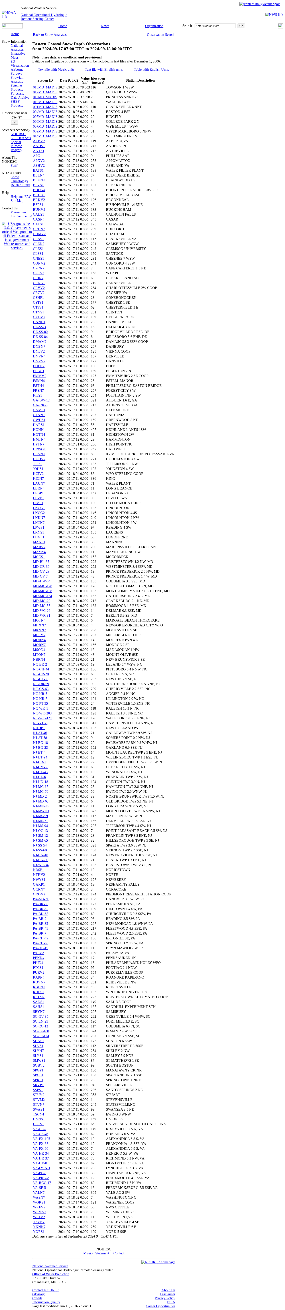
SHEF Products (17, 103)
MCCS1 (39, 557)
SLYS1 (38, 1055)
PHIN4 (38, 963)
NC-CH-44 (41, 669)
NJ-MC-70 (40, 791)
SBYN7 (39, 1011)
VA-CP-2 (39, 1129)
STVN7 (38, 1104)
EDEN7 (39, 366)
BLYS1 (38, 185)
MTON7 (39, 654)
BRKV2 (39, 200)
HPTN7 (38, 444)
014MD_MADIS (45, 136)
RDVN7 (39, 982)
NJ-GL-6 (39, 777)
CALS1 (38, 214)
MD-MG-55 (41, 606)
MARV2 (39, 547)
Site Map (17, 201)
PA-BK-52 (40, 909)
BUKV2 (39, 209)
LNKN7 (39, 518)
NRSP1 (38, 870)
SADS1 (38, 1002)
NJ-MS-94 (40, 826)
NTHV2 (39, 875)
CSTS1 (38, 302)
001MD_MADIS (45, 107)
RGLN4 (39, 987)
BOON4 (39, 190)
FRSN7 (38, 390)
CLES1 (38, 249)
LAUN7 (39, 483)
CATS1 (38, 224)
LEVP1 (38, 498)
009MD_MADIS (45, 131)
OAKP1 (39, 884)
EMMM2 (39, 376)
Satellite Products (17, 87)
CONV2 (39, 263)
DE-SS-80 (40, 332)
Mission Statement (96, 1253)
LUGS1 (38, 537)
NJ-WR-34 (41, 865)
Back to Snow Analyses (50, 34)
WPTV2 (39, 1217)
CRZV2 (39, 293)
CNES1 (38, 258)
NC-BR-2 (40, 664)
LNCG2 (39, 513)
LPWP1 (38, 527)
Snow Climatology (19, 179)
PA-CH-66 (40, 943)
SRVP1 (38, 1085)
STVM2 (39, 1099)
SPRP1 (38, 1080)
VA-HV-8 (40, 1163)
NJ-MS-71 (40, 821)
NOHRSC (18, 134)
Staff (14, 165)
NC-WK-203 (42, 713)
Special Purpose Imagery (16, 146)
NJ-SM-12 (40, 835)
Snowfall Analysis (17, 79)
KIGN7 (38, 478)
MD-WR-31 (41, 615)
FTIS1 (37, 395)
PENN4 (38, 958)
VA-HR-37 (41, 1158)
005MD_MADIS (45, 116)
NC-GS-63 (41, 689)
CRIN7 (38, 278)
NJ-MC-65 (40, 786)
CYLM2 (39, 317)
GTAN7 (39, 415)
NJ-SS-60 (40, 850)
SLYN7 (38, 1051)
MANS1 (39, 542)
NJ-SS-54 (40, 845)
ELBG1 (38, 371)
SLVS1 (38, 1046)
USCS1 (38, 1124)
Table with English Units (151, 69)
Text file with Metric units (56, 69)
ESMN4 (39, 381)
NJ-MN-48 (41, 806)
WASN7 (39, 1197)
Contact (118, 1253)
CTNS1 (38, 312)
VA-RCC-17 (42, 1183)
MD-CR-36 (41, 566)
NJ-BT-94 (40, 757)
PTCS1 (38, 967)
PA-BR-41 (40, 928)
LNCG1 (39, 508)
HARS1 (39, 425)
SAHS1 (38, 1007)
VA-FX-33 (40, 1143)
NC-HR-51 (41, 694)
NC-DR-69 (41, 684)
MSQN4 (39, 650)
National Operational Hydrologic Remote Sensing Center (44, 17)
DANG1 (39, 322)
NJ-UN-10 (40, 855)
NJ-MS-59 (40, 816)
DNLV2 (39, 351)
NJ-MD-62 (41, 801)
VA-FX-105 (41, 1139)
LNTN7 (39, 522)
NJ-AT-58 (40, 738)
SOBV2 (39, 1065)
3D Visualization (20, 63)
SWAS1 (38, 1109)
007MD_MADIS (45, 126)
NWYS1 (39, 879)
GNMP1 (39, 410)
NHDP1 (39, 728)
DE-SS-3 (39, 327)
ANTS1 (38, 151)
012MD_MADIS (45, 92)
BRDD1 (39, 195)
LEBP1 (38, 493)
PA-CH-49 (40, 938)
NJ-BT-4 (39, 752)
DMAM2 (39, 341)
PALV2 (38, 953)
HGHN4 (39, 429)
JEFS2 (37, 464)
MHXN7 (39, 625)
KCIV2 (38, 473)
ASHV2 (39, 165)
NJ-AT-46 (40, 733)
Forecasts (17, 93)
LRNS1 (38, 532)
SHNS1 (38, 1041)
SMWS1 (39, 1060)
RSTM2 (39, 997)
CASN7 (39, 219)
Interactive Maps (18, 55)
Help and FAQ (21, 197)
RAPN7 (39, 977)
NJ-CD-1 (39, 762)
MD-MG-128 (42, 586)
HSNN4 (39, 454)
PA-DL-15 (40, 948)
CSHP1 (38, 297)
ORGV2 (39, 894)
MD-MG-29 (41, 601)
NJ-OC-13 (40, 831)
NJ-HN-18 (40, 782)
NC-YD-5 (40, 723)
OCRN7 (39, 889)
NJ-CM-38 (40, 767)
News (105, 26)
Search (187, 26)
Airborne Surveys (17, 71)
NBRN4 (39, 659)
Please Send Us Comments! (21, 214)
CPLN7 (38, 273)
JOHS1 (38, 469)
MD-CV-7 (40, 576)
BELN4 (38, 175)
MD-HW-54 (41, 581)
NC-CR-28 (41, 674)
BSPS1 (38, 205)
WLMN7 (39, 1212)
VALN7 (39, 1192)
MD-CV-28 (41, 571)
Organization (154, 26)
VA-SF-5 (39, 1188)
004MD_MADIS (45, 112)
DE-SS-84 (40, 337)
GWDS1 (39, 420)
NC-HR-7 (40, 698)
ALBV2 (39, 141)
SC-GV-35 (40, 1016)
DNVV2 (39, 361)
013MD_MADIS (45, 87)
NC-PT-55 (40, 703)
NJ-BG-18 (40, 742)
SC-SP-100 (41, 1031)
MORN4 (39, 640)
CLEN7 (38, 244)
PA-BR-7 (39, 933)
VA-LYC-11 (41, 1168)
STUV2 (38, 1095)
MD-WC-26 (41, 610)
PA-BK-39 (40, 904)
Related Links (20, 185)
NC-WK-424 (42, 718)
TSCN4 (38, 1114)
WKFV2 (39, 1207)
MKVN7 (39, 630)
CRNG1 (39, 283)
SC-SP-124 (41, 1036)
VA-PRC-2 (41, 1178)
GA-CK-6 (40, 405)
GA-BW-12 (41, 400)
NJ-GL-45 (40, 772)
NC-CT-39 (40, 679)
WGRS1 (39, 1202)
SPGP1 (38, 1070)
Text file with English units (104, 69)
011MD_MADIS (45, 97)
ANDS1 (39, 146)
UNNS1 (39, 1119)
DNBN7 (39, 346)
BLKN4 (39, 180)
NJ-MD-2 (40, 796)
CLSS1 (38, 253)
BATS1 (38, 170)
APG (36, 156)
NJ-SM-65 (40, 840)
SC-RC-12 (40, 1026)
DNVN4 (39, 356)
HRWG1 (39, 449)
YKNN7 (39, 1227)
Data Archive (20, 97)
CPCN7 (38, 268)
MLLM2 (39, 635)
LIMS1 (38, 503)
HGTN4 (39, 434)
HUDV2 (39, 459)
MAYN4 (39, 552)
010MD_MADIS (45, 102)
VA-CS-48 (40, 1134)
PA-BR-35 (40, 923)
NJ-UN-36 (40, 860)
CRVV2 (39, 288)
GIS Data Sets (21, 138)
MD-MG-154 (42, 596)
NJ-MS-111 (41, 811)
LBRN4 (39, 488)
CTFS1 (38, 307)
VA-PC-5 (39, 1173)
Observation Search (161, 34)
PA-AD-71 (41, 899)
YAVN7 (39, 1222)
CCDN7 (39, 229)
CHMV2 (39, 234)
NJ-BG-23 (40, 747)
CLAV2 (38, 239)
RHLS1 (38, 992)
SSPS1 (38, 1090)
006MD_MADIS (45, 121)
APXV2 (39, 160)
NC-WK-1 (40, 708)
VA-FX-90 (40, 1148)
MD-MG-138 (42, 591)
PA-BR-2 (39, 919)
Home (62, 26)
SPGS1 (38, 1075)
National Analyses (17, 47)
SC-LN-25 (40, 1021)
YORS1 (39, 1232)
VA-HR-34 (41, 1153)
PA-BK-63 (40, 914)
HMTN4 (39, 439)
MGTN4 (39, 620)
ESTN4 (38, 385)
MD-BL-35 (41, 562)
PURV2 (38, 972)
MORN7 (39, 645)
